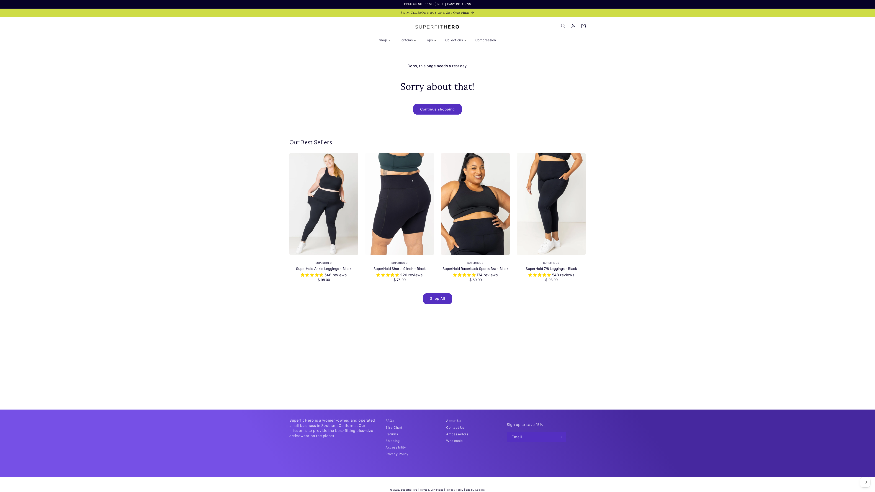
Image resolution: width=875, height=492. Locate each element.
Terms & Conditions (431, 489)
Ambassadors (457, 434)
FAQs (390, 421)
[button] (386, 40)
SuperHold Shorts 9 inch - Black (399, 268)
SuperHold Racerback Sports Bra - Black (475, 268)
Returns (392, 434)
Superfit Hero (409, 489)
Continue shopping (437, 109)
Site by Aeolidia (475, 489)
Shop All (437, 298)
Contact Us (455, 427)
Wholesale (454, 441)
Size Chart (394, 427)
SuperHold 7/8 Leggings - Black (551, 268)
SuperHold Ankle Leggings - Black (323, 268)
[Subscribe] (561, 437)
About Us (453, 421)
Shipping (393, 441)
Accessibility (396, 447)
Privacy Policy (397, 454)
